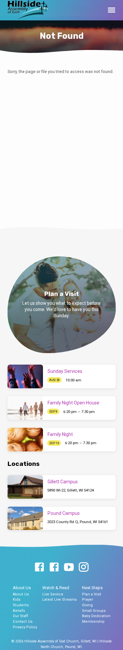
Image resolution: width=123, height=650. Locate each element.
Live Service (52, 594)
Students (21, 605)
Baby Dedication (96, 616)
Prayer (87, 599)
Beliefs (19, 611)
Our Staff (20, 616)
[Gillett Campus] (25, 487)
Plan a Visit (91, 594)
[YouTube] (69, 567)
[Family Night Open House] (25, 408)
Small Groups (94, 611)
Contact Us (22, 621)
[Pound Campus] (25, 518)
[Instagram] (84, 567)
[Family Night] (25, 439)
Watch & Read (55, 587)
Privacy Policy (25, 627)
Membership (93, 621)
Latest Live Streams (59, 599)
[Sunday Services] (25, 376)
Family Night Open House (73, 402)
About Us (22, 587)
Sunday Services (65, 371)
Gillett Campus (63, 481)
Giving (87, 605)
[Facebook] (39, 567)
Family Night (60, 434)
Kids (16, 599)
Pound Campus (64, 513)
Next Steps (92, 587)
